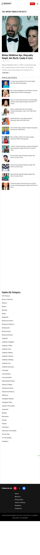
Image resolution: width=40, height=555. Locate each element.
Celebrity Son (6, 363)
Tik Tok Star (5, 434)
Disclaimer (18, 505)
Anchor (4, 306)
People (4, 420)
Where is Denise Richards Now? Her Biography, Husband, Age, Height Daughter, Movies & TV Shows (23, 101)
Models (4, 413)
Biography (5, 317)
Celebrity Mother (7, 353)
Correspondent (7, 377)
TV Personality (6, 438)
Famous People (7, 384)
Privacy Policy (19, 499)
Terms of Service (20, 502)
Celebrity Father (7, 345)
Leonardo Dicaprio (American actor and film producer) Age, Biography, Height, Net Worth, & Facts (23, 185)
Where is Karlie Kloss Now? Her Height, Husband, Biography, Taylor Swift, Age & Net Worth (23, 111)
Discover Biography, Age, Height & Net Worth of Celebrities (22, 515)
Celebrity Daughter (8, 342)
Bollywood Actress (8, 324)
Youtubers (5, 441)
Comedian (5, 370)
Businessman (6, 331)
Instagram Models (8, 399)
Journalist (5, 409)
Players (4, 423)
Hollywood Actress (8, 392)
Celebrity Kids (6, 349)
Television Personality (9, 431)
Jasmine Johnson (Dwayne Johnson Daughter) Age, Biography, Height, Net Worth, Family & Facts (24, 148)
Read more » (5, 72)
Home (17, 494)
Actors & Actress (7, 299)
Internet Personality (8, 406)
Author (4, 314)
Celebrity (5, 338)
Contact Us (18, 508)
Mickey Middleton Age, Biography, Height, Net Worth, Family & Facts (17, 56)
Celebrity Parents (7, 356)
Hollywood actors (7, 388)
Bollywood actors (7, 321)
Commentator (6, 374)
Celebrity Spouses (8, 367)
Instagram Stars (7, 402)
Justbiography (24, 518)
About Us (17, 497)
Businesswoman (7, 335)
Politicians (5, 427)
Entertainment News (8, 381)
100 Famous (6, 296)
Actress (4, 303)
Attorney (4, 310)
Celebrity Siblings (7, 360)
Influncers (5, 395)
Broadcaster (6, 328)
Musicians (5, 416)
